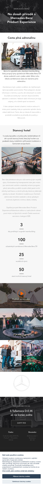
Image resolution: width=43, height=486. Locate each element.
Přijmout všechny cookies (21, 476)
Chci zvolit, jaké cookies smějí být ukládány (18, 471)
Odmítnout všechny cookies (21, 481)
